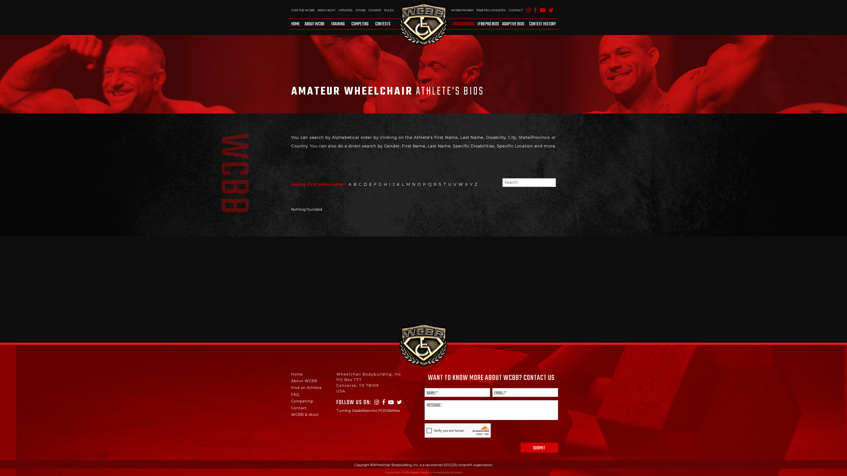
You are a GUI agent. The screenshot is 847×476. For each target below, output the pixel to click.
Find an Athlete (306, 388)
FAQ (295, 394)
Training (338, 24)
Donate (375, 10)
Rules (389, 10)
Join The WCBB (303, 10)
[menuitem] (296, 24)
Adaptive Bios (513, 24)
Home (295, 24)
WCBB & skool (305, 415)
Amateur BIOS (463, 24)
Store (360, 10)
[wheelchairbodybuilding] (423, 24)
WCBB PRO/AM (462, 10)
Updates (345, 10)
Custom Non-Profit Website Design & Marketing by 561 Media (423, 472)
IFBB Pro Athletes (491, 10)
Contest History (542, 24)
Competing (360, 24)
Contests (382, 24)
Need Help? (326, 10)
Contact (516, 10)
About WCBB (314, 24)
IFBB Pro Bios (488, 24)
